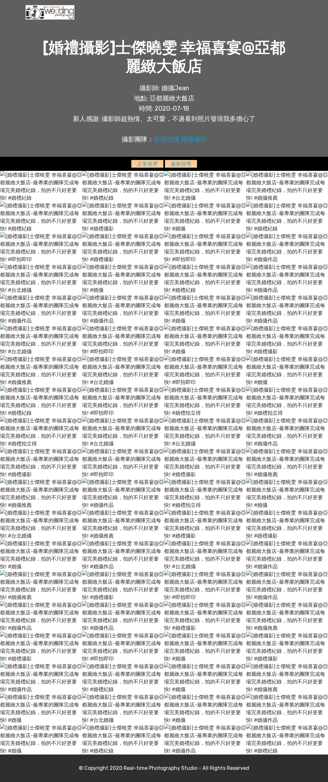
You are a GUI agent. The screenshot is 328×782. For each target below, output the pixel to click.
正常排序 (147, 164)
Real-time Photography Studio (160, 768)
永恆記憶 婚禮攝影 (180, 139)
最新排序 (181, 164)
